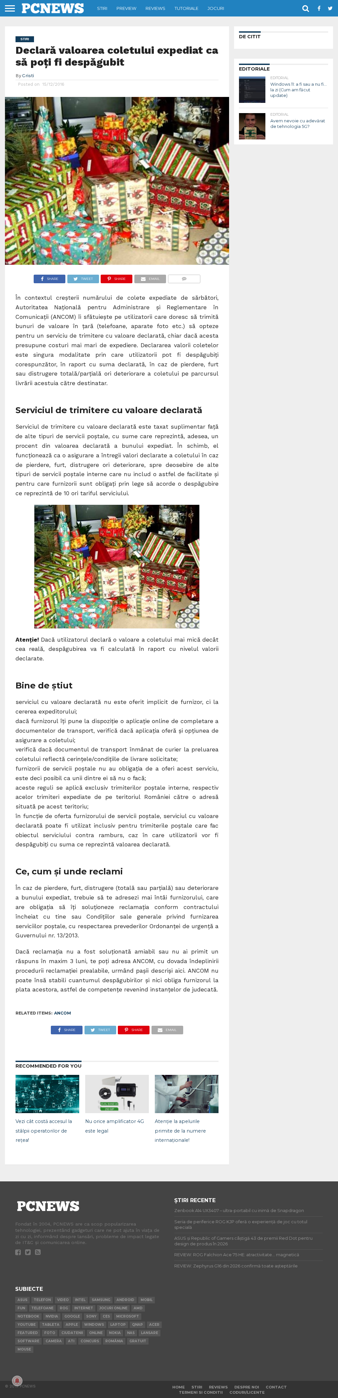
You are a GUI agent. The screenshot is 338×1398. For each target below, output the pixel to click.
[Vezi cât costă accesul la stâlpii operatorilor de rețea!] (47, 1111)
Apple (72, 1324)
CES (106, 1316)
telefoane (42, 1308)
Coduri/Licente (247, 1392)
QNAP (137, 1324)
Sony (91, 1316)
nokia (115, 1333)
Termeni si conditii (201, 1392)
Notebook (28, 1316)
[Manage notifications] (17, 1381)
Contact (276, 1387)
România (114, 1341)
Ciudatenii (72, 1333)
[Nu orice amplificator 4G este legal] (117, 1111)
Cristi (28, 75)
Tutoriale (186, 8)
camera (54, 1341)
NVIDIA (52, 1316)
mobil (146, 1300)
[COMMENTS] (184, 277)
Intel (80, 1300)
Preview (126, 8)
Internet (83, 1308)
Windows (94, 1324)
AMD (138, 1308)
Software (28, 1341)
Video (63, 1300)
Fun (21, 1308)
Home (178, 1387)
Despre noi (246, 1387)
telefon (42, 1300)
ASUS (22, 1300)
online (96, 1333)
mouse (24, 1349)
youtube (26, 1324)
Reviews (155, 8)
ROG (64, 1308)
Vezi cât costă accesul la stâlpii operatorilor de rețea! (44, 1130)
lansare (149, 1333)
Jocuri (216, 8)
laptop (118, 1324)
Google (72, 1316)
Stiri (102, 8)
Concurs (90, 1341)
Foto (49, 1333)
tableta (50, 1324)
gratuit (137, 1341)
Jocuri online (113, 1308)
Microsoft (127, 1316)
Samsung (101, 1300)
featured (27, 1333)
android (125, 1300)
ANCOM (62, 1013)
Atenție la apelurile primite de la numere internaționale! (180, 1130)
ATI (71, 1341)
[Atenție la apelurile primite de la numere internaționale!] (187, 1111)
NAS (131, 1333)
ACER (154, 1324)
